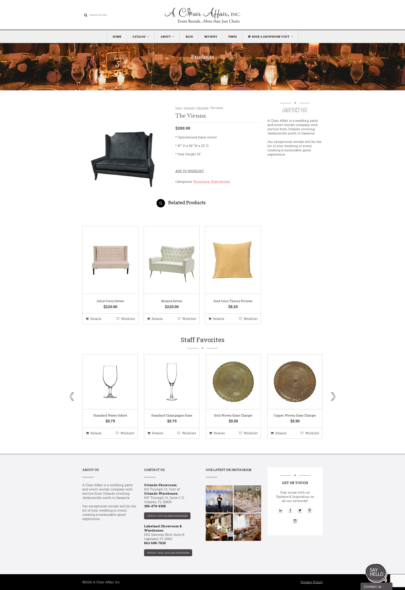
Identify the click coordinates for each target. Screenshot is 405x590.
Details (95, 319)
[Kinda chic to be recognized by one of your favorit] (219, 499)
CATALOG (139, 36)
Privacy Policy (312, 582)
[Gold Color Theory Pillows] (228, 260)
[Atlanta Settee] (166, 260)
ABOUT (166, 36)
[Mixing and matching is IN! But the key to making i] (219, 527)
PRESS (232, 36)
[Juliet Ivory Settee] (105, 260)
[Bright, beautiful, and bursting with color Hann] (247, 527)
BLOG (189, 36)
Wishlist (128, 319)
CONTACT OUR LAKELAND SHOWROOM (168, 552)
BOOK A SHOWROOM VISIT (270, 36)
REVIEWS (210, 36)
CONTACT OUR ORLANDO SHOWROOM (167, 515)
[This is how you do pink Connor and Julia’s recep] (247, 499)
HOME (117, 36)
